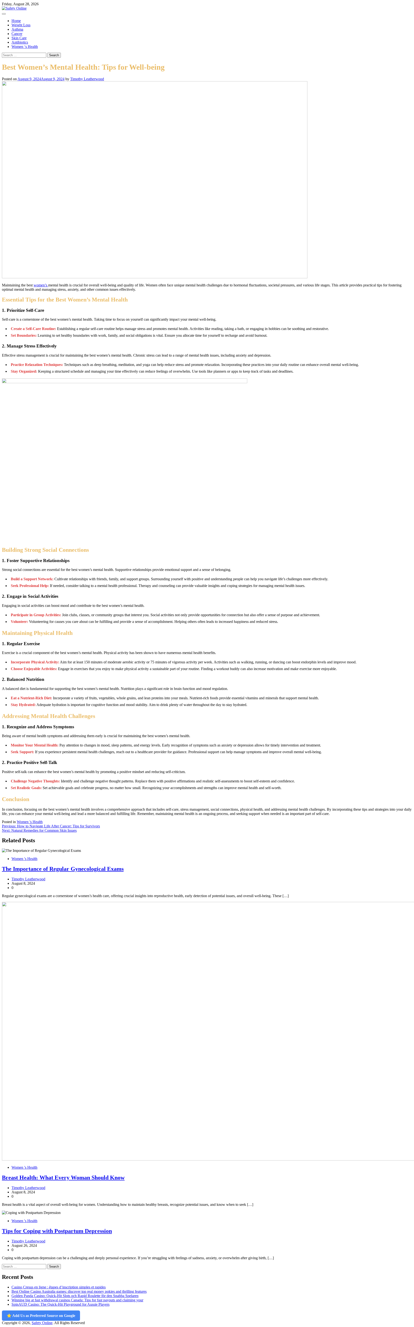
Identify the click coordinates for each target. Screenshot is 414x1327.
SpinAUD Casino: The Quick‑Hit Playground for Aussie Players (60, 1304)
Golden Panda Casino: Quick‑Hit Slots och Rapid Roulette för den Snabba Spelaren (75, 1296)
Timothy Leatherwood (87, 79)
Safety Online (42, 1323)
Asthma (17, 29)
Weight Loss (21, 25)
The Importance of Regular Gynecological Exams (63, 869)
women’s (41, 285)
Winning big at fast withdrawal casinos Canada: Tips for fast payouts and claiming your (77, 1300)
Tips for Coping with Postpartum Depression (57, 1231)
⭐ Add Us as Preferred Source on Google (41, 1316)
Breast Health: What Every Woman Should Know (63, 1177)
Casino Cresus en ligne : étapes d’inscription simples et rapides (59, 1287)
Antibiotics (20, 42)
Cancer (17, 34)
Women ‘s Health (25, 47)
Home (16, 21)
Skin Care (19, 38)
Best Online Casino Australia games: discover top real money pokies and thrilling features (79, 1291)
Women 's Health (30, 822)
